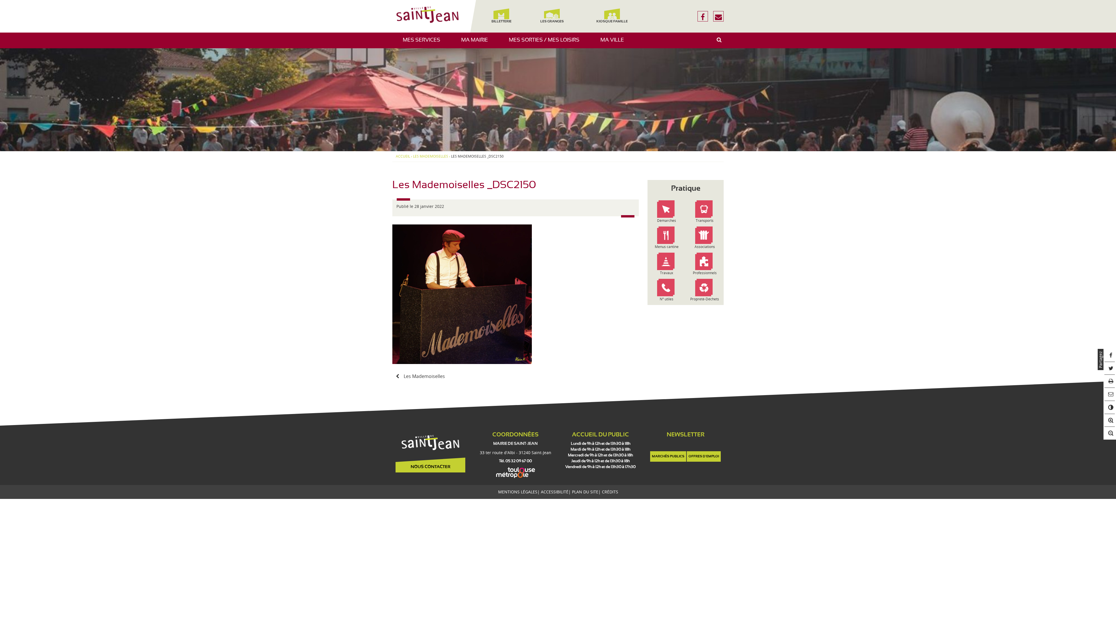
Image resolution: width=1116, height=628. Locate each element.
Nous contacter (430, 467)
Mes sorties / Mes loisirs (546, 43)
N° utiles (666, 299)
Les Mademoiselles (430, 156)
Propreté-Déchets (704, 299)
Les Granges (552, 21)
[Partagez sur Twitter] (1110, 368)
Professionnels (705, 272)
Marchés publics (668, 456)
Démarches (666, 220)
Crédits (610, 492)
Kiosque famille (612, 21)
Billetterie (501, 21)
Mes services (424, 43)
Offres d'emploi (703, 456)
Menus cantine (667, 246)
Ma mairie (476, 43)
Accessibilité (554, 492)
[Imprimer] (1110, 381)
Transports (704, 220)
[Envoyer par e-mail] (1110, 394)
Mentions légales (517, 492)
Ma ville (614, 43)
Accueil (403, 156)
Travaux (666, 272)
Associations (705, 246)
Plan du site (585, 492)
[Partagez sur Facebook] (1110, 355)
